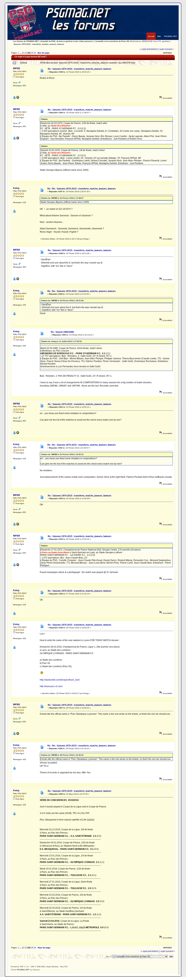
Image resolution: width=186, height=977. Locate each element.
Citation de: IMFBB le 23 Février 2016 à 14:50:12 (62, 454)
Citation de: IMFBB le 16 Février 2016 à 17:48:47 (62, 198)
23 (26, 53)
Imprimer (167, 53)
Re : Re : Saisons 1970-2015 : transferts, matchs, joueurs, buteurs (81, 188)
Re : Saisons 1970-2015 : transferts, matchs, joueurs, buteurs (79, 69)
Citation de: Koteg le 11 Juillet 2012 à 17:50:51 (61, 341)
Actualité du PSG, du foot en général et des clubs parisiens (66, 41)
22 (23, 53)
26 (35, 53)
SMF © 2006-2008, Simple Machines (44, 967)
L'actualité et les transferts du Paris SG (111, 41)
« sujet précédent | (149, 49)
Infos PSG (64, 967)
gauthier (165, 41)
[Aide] (159, 33)
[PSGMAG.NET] (170, 33)
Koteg (16, 188)
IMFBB (16, 68)
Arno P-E (157, 41)
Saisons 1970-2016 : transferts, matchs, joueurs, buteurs (39, 44)
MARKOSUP (147, 41)
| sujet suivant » (166, 49)
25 (32, 53)
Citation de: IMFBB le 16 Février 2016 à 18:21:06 (62, 301)
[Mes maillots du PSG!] (17, 98)
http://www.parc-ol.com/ (51, 686)
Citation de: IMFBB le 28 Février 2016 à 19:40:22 (62, 755)
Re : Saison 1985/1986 (62, 332)
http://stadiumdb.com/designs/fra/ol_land (60, 680)
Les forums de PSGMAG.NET (26, 41)
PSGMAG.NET (23, 970)
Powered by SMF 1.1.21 (20, 967)
